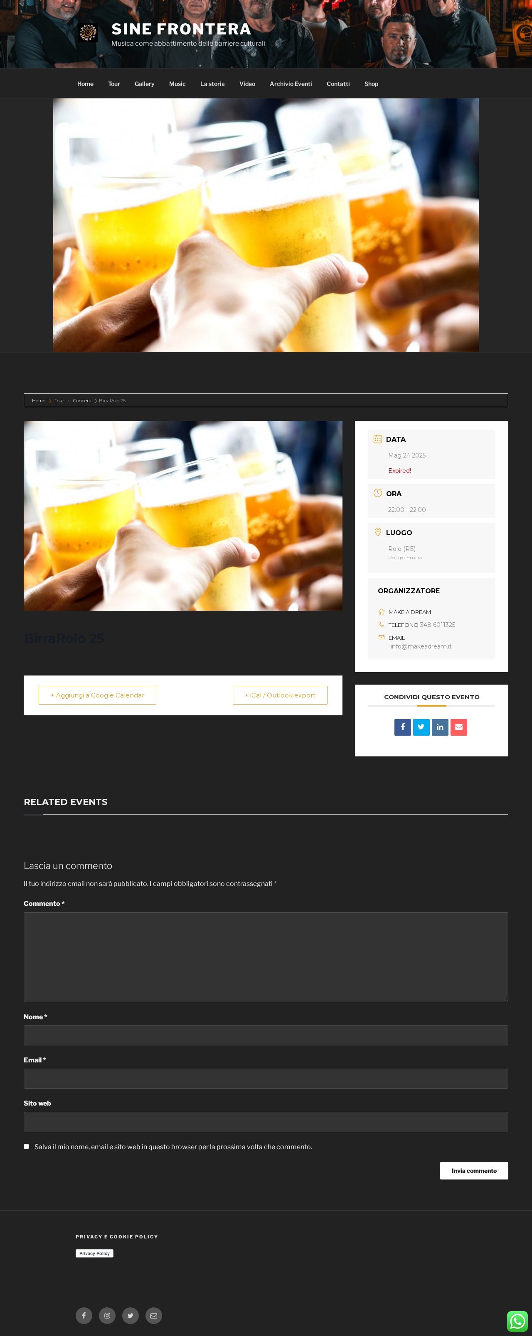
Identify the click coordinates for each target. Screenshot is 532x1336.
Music (177, 83)
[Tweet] (421, 727)
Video (247, 83)
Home (85, 83)
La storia (212, 83)
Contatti (338, 83)
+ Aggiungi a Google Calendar (97, 695)
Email (35, 1060)
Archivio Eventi (291, 83)
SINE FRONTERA (181, 29)
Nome (35, 1017)
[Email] (459, 727)
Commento (44, 904)
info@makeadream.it (421, 646)
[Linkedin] (440, 727)
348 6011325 (437, 625)
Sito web (37, 1103)
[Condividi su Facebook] (402, 727)
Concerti (82, 401)
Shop (371, 83)
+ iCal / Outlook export (280, 695)
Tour (114, 83)
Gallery (145, 83)
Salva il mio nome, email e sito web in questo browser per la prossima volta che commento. (173, 1147)
